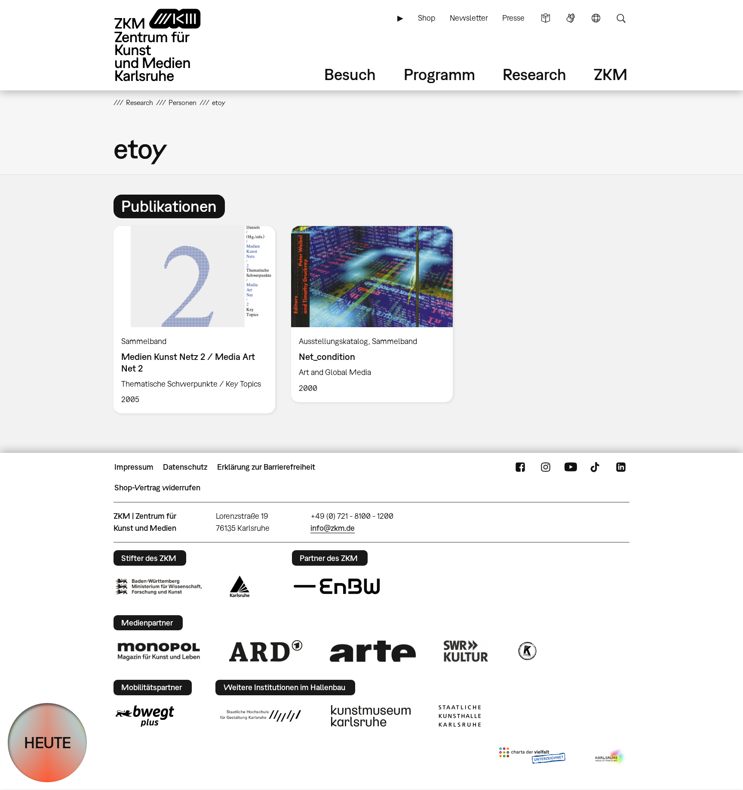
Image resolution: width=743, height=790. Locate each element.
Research (534, 74)
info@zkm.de (332, 528)
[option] (194, 319)
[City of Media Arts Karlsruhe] (610, 757)
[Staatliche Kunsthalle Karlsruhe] (460, 716)
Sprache (596, 18)
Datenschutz (185, 466)
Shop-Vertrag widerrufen (157, 487)
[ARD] (265, 651)
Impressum (134, 466)
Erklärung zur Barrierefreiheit (266, 466)
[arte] (373, 651)
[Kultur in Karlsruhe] (526, 651)
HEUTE (47, 742)
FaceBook (520, 467)
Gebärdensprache (570, 18)
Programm (439, 74)
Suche (620, 18)
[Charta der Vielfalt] (532, 757)
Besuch (350, 74)
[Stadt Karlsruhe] (239, 586)
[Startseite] (169, 45)
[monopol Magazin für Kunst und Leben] (159, 651)
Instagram (545, 467)
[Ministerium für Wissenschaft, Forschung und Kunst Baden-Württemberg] (159, 587)
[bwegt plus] (145, 716)
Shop (426, 17)
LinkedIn (620, 467)
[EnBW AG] (337, 586)
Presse (513, 17)
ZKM (610, 74)
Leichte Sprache (545, 18)
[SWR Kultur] (466, 651)
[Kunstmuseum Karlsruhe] (371, 716)
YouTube (570, 467)
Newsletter (469, 17)
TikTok (596, 467)
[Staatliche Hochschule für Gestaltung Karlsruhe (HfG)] (261, 716)
